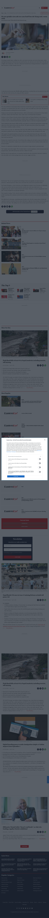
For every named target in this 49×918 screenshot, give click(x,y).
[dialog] (24, 459)
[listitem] (24, 456)
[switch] (39, 459)
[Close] (45, 440)
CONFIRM (16, 476)
